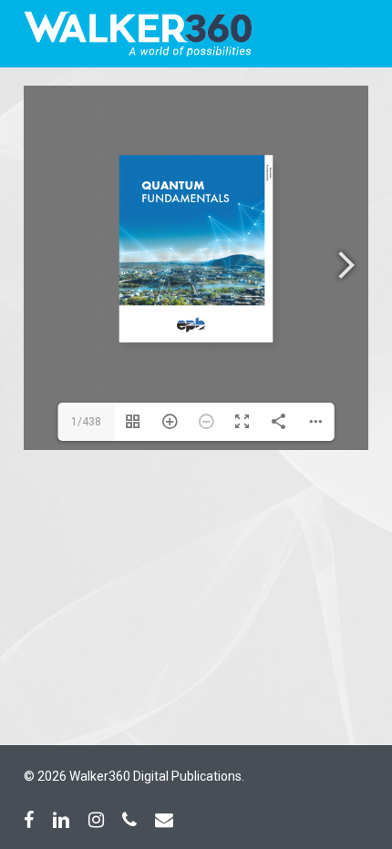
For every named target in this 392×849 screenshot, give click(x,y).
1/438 (86, 421)
